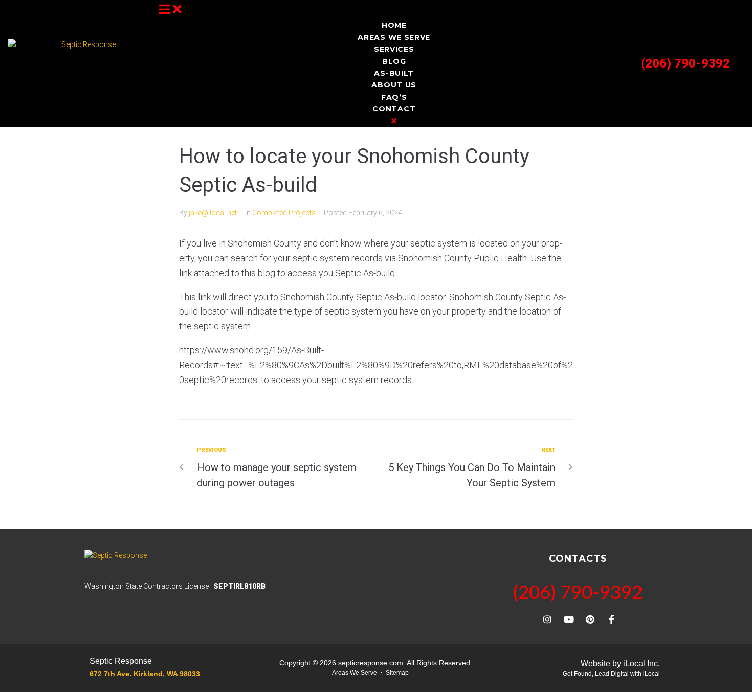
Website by (620, 663)
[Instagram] (547, 619)
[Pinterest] (590, 619)
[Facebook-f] (611, 619)
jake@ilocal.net (213, 213)
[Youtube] (568, 619)
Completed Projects (284, 213)
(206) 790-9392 (685, 63)
